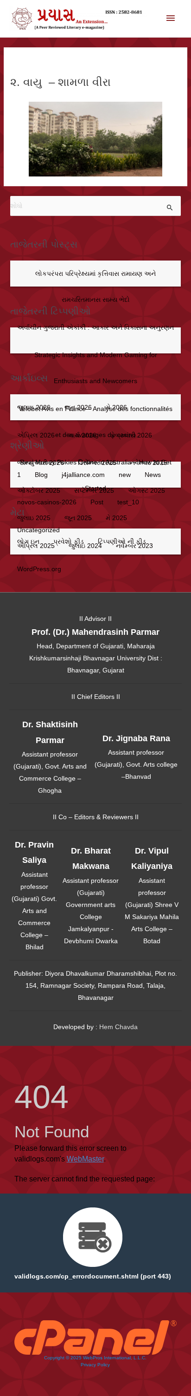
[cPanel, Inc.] (95, 1337)
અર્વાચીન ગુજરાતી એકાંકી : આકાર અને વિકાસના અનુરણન (95, 327)
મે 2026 (116, 407)
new (125, 474)
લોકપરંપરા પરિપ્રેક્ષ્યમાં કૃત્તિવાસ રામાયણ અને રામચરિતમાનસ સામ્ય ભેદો (95, 286)
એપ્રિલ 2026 (36, 435)
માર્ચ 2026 (82, 435)
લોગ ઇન (28, 541)
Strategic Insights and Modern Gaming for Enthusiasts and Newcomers (95, 368)
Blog (41, 474)
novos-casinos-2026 (46, 502)
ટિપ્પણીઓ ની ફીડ (122, 541)
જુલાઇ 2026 (34, 407)
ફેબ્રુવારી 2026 (131, 435)
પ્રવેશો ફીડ (68, 541)
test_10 (128, 502)
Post (96, 502)
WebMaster (85, 1159)
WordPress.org (39, 569)
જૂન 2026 (78, 407)
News (153, 474)
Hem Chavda (118, 1027)
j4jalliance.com (83, 474)
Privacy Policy (95, 1364)
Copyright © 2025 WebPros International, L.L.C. (95, 1357)
